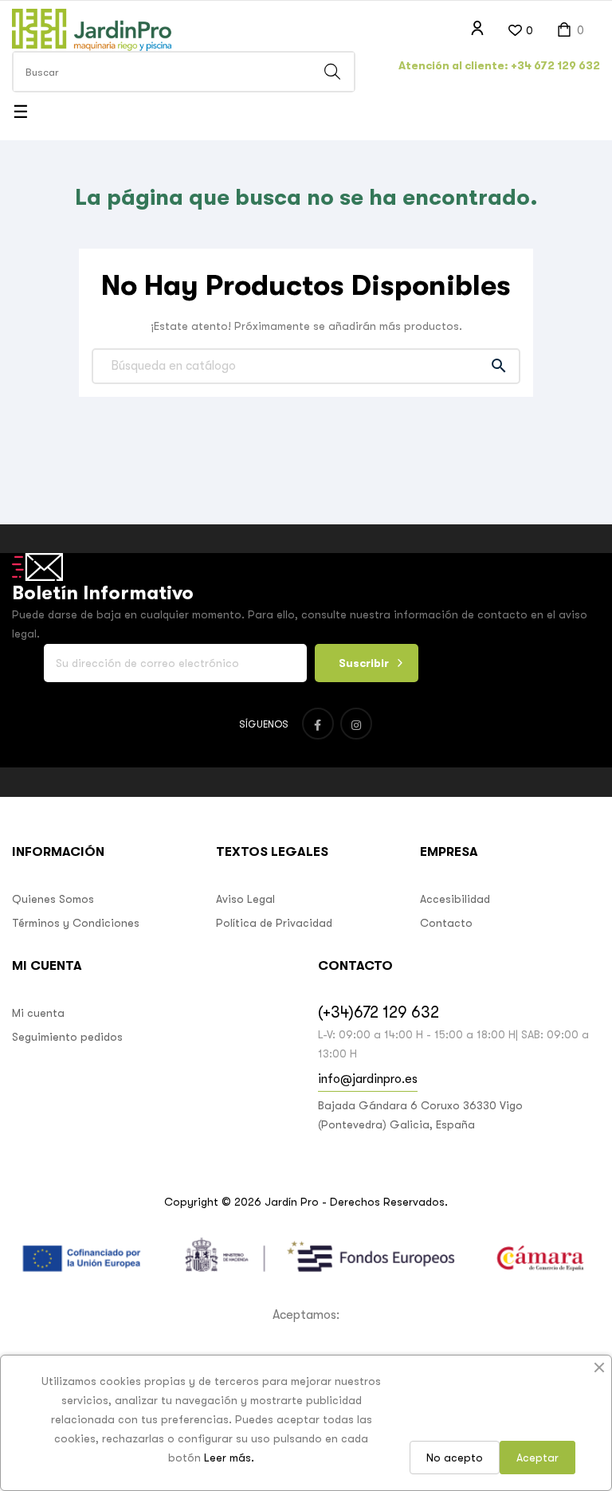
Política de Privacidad (274, 922)
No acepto (454, 1457)
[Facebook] (318, 724)
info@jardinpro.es (368, 1079)
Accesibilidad (455, 899)
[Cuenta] (477, 29)
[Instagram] (356, 724)
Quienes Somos (53, 899)
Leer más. (229, 1457)
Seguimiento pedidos (67, 1036)
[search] (332, 72)
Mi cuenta (38, 1012)
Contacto (446, 922)
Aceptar (537, 1457)
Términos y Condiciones (75, 922)
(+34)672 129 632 (378, 1012)
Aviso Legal (245, 899)
